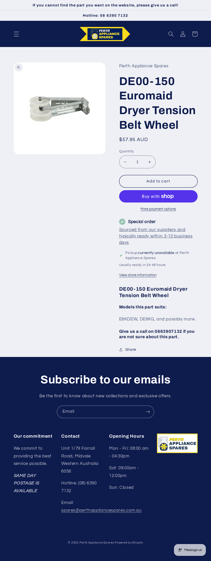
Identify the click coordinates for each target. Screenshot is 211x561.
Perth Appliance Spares (97, 542)
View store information (137, 275)
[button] (16, 34)
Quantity (126, 151)
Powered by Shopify (129, 542)
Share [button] (130, 350)
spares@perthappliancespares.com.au (101, 510)
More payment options (158, 209)
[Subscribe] (148, 412)
